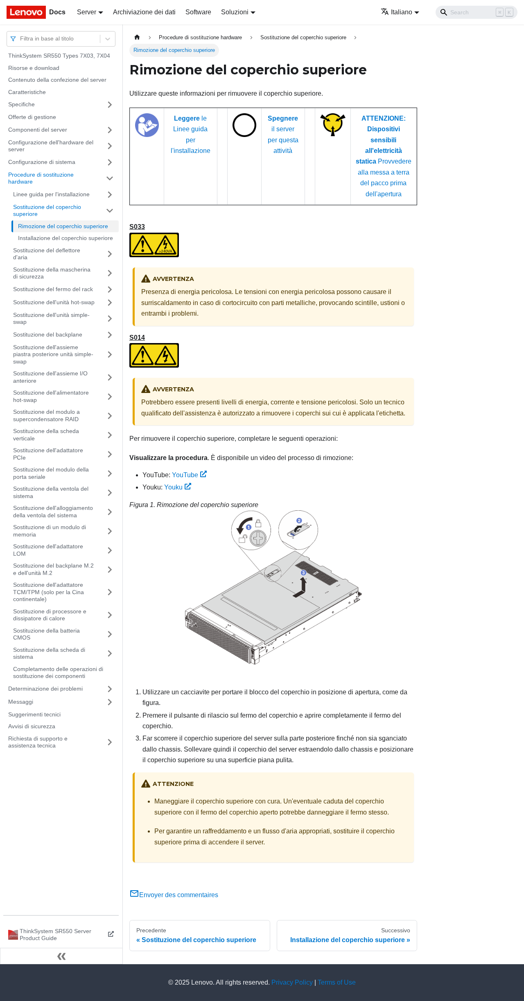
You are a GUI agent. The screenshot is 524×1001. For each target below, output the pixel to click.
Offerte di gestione (32, 117)
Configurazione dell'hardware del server (50, 146)
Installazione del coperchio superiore (65, 238)
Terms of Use (337, 982)
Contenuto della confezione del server (57, 79)
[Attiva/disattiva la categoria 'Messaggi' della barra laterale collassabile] (110, 702)
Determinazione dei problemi (45, 688)
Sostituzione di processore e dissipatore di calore (49, 615)
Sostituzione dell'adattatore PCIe (48, 454)
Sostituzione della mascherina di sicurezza (51, 273)
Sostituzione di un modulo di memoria (49, 531)
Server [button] (86, 12)
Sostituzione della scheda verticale (46, 435)
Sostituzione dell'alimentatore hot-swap (51, 396)
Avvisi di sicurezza (31, 726)
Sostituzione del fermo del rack (53, 289)
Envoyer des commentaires (178, 894)
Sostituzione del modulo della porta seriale (51, 473)
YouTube (185, 474)
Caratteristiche (27, 92)
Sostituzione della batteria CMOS (46, 634)
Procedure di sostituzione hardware (41, 178)
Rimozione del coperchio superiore (63, 226)
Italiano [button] (401, 12)
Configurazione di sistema (41, 162)
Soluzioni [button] (234, 12)
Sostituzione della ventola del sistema (50, 492)
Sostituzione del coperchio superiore (47, 211)
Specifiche (21, 104)
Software (198, 12)
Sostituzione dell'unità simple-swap (51, 318)
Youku (173, 487)
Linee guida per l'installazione (51, 194)
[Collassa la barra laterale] (61, 956)
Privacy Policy (292, 982)
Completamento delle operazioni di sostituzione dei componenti (58, 673)
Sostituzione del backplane (47, 334)
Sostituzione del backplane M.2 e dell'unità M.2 (53, 569)
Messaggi (20, 701)
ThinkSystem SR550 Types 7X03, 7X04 (59, 55)
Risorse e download (33, 68)
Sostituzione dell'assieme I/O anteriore (50, 377)
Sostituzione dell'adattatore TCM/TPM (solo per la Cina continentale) (48, 591)
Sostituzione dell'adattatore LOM (48, 550)
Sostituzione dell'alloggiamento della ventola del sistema (53, 511)
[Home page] (137, 37)
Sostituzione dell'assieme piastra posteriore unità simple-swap (53, 354)
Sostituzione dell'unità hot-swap (54, 302)
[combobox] (21, 38)
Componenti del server (37, 129)
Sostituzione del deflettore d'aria (46, 254)
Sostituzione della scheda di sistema (49, 653)
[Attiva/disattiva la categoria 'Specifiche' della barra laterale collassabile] (110, 104)
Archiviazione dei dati (144, 12)
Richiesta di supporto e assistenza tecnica (38, 742)
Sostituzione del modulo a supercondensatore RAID (46, 415)
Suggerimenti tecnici (34, 714)
